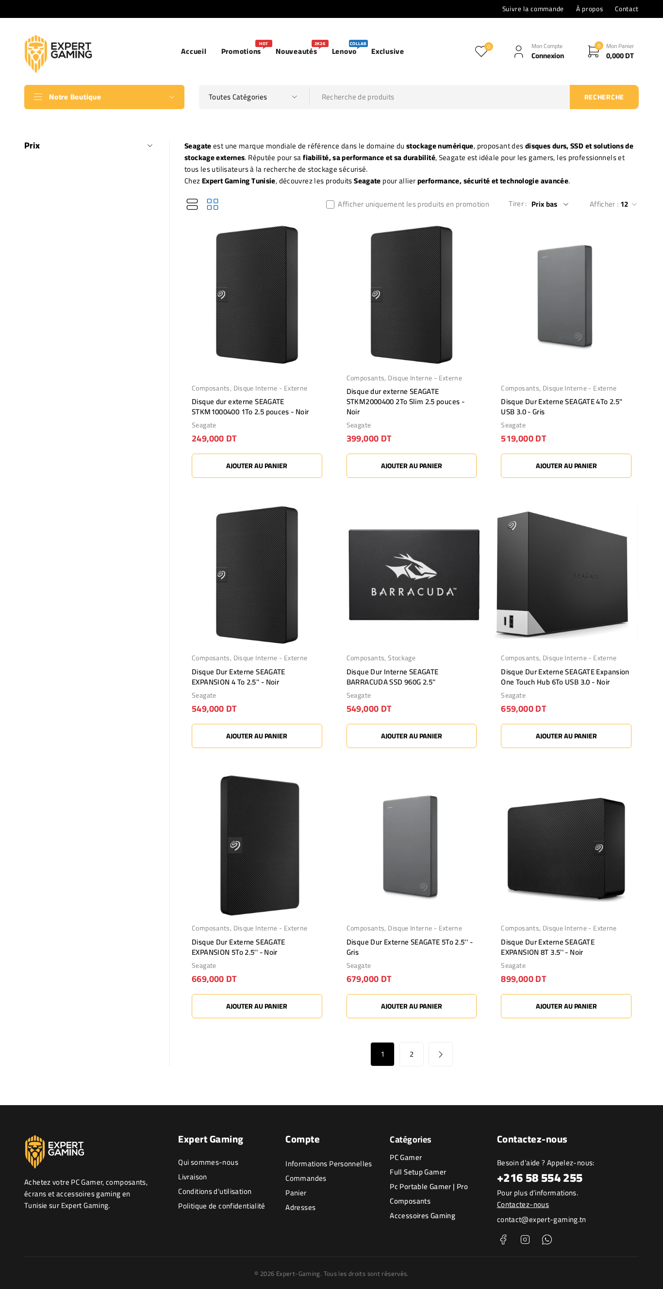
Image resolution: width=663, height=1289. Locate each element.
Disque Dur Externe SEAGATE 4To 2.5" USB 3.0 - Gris (561, 406)
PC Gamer (406, 1157)
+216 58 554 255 (540, 1178)
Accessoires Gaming (422, 1215)
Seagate (204, 425)
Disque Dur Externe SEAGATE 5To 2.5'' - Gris (410, 947)
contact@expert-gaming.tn (541, 1219)
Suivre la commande (533, 9)
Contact (627, 9)
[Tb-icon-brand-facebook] (503, 1240)
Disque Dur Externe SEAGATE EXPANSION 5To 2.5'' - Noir (238, 947)
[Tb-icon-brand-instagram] (525, 1240)
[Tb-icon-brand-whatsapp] (547, 1240)
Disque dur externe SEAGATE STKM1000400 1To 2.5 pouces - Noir (250, 406)
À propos (589, 9)
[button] (257, 466)
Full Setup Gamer (418, 1172)
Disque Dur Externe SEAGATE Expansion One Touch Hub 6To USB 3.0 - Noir (565, 677)
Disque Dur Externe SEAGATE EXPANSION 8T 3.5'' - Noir (548, 947)
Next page (441, 1054)
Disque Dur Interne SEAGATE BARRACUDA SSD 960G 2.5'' (393, 677)
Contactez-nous (523, 1204)
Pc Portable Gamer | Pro (429, 1186)
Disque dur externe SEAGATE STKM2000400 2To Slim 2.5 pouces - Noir (405, 401)
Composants (211, 388)
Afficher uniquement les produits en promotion (413, 204)
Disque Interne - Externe (270, 388)
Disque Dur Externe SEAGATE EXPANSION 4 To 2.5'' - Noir (238, 677)
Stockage (401, 657)
